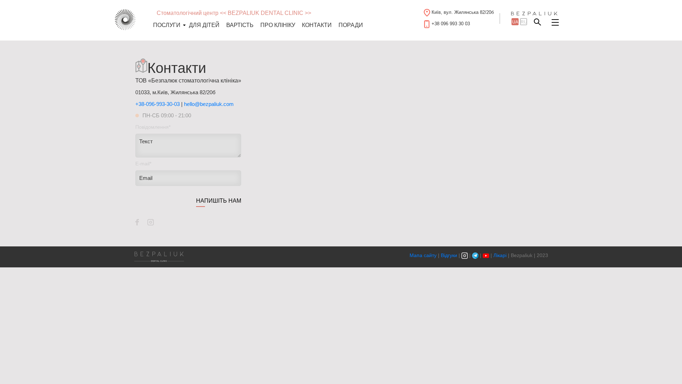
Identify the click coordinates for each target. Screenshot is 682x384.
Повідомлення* (152, 127)
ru (524, 22)
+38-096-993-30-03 (157, 104)
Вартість (240, 25)
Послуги (166, 25)
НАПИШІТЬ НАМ (218, 201)
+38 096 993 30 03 (451, 23)
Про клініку (277, 25)
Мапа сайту (424, 255)
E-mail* (143, 163)
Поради (351, 25)
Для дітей (204, 25)
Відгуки (449, 255)
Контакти (317, 25)
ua (515, 22)
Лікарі (500, 255)
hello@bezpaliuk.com (209, 104)
